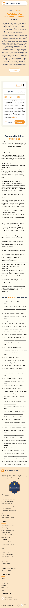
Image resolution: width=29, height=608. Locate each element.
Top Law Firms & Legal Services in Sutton (14, 365)
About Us (3, 581)
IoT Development (6, 528)
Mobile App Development (8, 499)
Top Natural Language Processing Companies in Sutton (15, 444)
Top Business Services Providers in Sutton (14, 419)
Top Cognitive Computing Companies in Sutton (15, 456)
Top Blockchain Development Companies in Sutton (15, 309)
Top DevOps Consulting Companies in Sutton (15, 394)
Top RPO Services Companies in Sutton (13, 416)
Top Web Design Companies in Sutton (13, 329)
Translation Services (7, 542)
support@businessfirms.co (12, 599)
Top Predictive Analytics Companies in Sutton (15, 461)
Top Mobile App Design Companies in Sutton (15, 326)
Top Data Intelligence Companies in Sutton (14, 422)
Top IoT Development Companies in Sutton (15, 331)
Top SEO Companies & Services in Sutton (14, 323)
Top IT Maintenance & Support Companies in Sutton (15, 407)
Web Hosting (4, 561)
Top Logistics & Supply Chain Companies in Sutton (14, 397)
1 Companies (14, 70)
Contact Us (4, 585)
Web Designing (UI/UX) (7, 525)
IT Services (4, 539)
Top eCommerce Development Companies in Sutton (15, 317)
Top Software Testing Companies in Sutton (15, 337)
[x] (25, 605)
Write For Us (4, 588)
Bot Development (6, 570)
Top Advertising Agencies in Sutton (12, 388)
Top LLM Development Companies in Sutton (15, 458)
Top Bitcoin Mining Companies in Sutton (14, 425)
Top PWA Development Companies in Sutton (15, 401)
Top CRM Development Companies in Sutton (15, 427)
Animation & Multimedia (7, 566)
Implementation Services (8, 544)
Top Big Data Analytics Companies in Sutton (15, 320)
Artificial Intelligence (7, 554)
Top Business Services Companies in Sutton (15, 371)
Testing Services (5, 532)
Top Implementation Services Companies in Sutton (15, 353)
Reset (18, 85)
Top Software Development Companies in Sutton (14, 302)
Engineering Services (7, 556)
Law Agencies (5, 559)
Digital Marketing (6, 508)
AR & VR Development (7, 530)
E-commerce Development (8, 510)
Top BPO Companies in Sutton (11, 357)
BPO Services (5, 552)
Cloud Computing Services (8, 535)
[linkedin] (22, 605)
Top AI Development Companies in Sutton (14, 360)
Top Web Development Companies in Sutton (15, 306)
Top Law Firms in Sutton (10, 404)
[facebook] (18, 605)
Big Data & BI (5, 513)
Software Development (7, 501)
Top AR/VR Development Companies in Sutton (15, 334)
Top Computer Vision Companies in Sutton (14, 447)
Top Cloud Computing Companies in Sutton (15, 340)
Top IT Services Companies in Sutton (13, 347)
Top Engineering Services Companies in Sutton (15, 362)
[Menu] (25, 3)
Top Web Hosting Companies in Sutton (13, 368)
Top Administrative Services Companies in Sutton (14, 343)
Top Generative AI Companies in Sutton (13, 435)
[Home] (11, 3)
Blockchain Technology (7, 506)
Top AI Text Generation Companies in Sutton (15, 464)
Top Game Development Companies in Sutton (15, 391)
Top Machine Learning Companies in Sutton (15, 440)
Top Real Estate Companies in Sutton (13, 414)
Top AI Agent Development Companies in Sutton (14, 431)
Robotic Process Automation (9, 568)
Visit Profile (10, 121)
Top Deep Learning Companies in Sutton (14, 450)
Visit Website (19, 121)
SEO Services (5, 515)
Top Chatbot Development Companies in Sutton (14, 382)
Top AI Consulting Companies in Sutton (13, 437)
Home (10, 10)
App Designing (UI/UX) (7, 517)
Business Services (6, 563)
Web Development (6, 503)
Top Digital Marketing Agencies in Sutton (14, 313)
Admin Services (5, 537)
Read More (14, 117)
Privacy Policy (5, 583)
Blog (2, 590)
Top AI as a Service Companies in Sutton (14, 453)
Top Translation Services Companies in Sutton (15, 350)
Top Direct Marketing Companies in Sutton (14, 411)
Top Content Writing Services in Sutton (13, 385)
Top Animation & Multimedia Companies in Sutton (14, 374)
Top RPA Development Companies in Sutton (15, 378)
